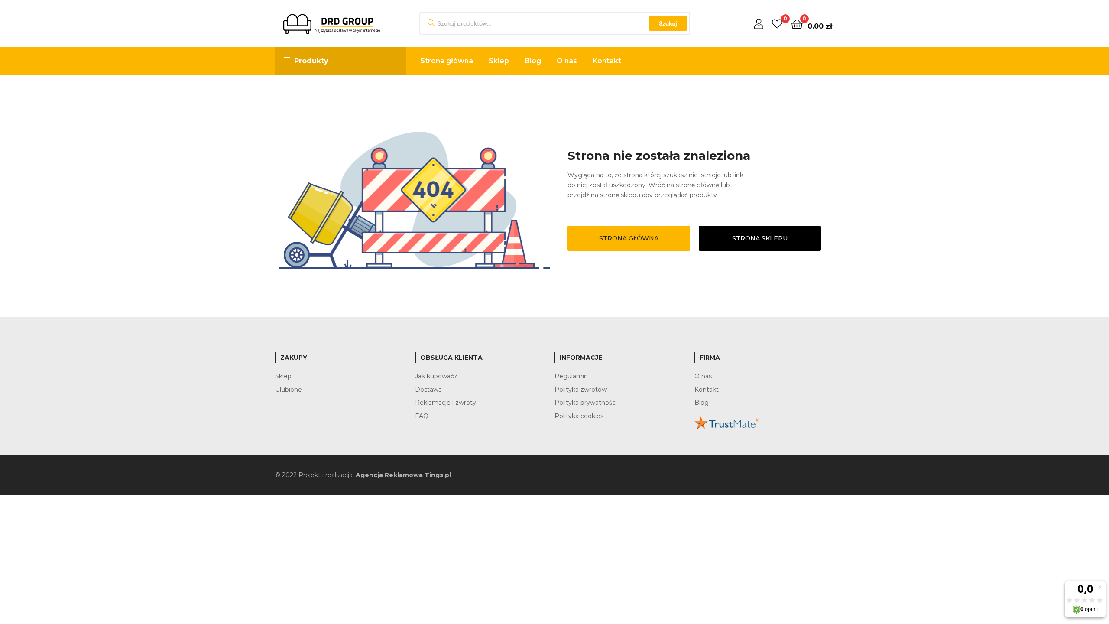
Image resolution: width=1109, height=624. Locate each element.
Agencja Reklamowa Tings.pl (403, 475)
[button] (628, 238)
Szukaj (668, 23)
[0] (777, 23)
